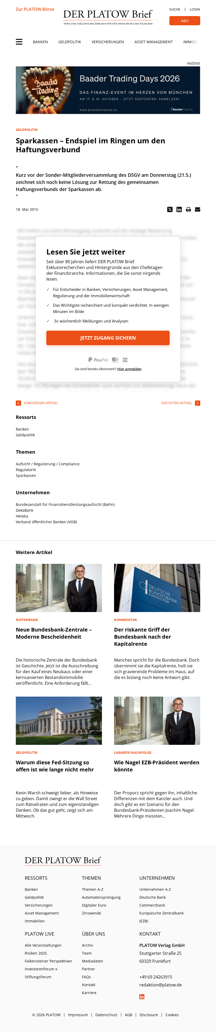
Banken (40, 41)
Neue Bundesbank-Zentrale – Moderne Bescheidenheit (54, 633)
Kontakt (88, 984)
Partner (88, 968)
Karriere (89, 992)
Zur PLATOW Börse (35, 9)
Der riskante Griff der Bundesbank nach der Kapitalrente (142, 636)
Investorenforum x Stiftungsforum (41, 972)
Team (87, 953)
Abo (185, 20)
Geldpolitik (69, 41)
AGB (128, 1014)
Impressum (78, 1014)
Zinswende (91, 913)
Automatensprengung (101, 897)
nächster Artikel (176, 402)
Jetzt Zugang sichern (108, 338)
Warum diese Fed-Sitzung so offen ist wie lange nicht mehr (55, 766)
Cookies (172, 1014)
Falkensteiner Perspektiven (48, 960)
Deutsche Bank (152, 897)
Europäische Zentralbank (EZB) (161, 917)
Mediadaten (92, 960)
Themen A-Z (92, 889)
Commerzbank (152, 905)
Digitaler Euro (94, 905)
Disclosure (149, 1014)
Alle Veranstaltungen (43, 945)
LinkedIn (142, 996)
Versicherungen (108, 41)
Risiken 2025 (36, 953)
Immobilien (194, 41)
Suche (174, 9)
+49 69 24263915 (155, 977)
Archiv (87, 945)
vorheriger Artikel (41, 402)
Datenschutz (106, 1014)
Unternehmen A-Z (155, 889)
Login (195, 9)
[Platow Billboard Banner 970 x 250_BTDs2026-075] (108, 90)
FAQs (86, 976)
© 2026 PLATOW (46, 1014)
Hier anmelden (129, 368)
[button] (170, 209)
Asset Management (154, 41)
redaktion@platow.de (160, 985)
